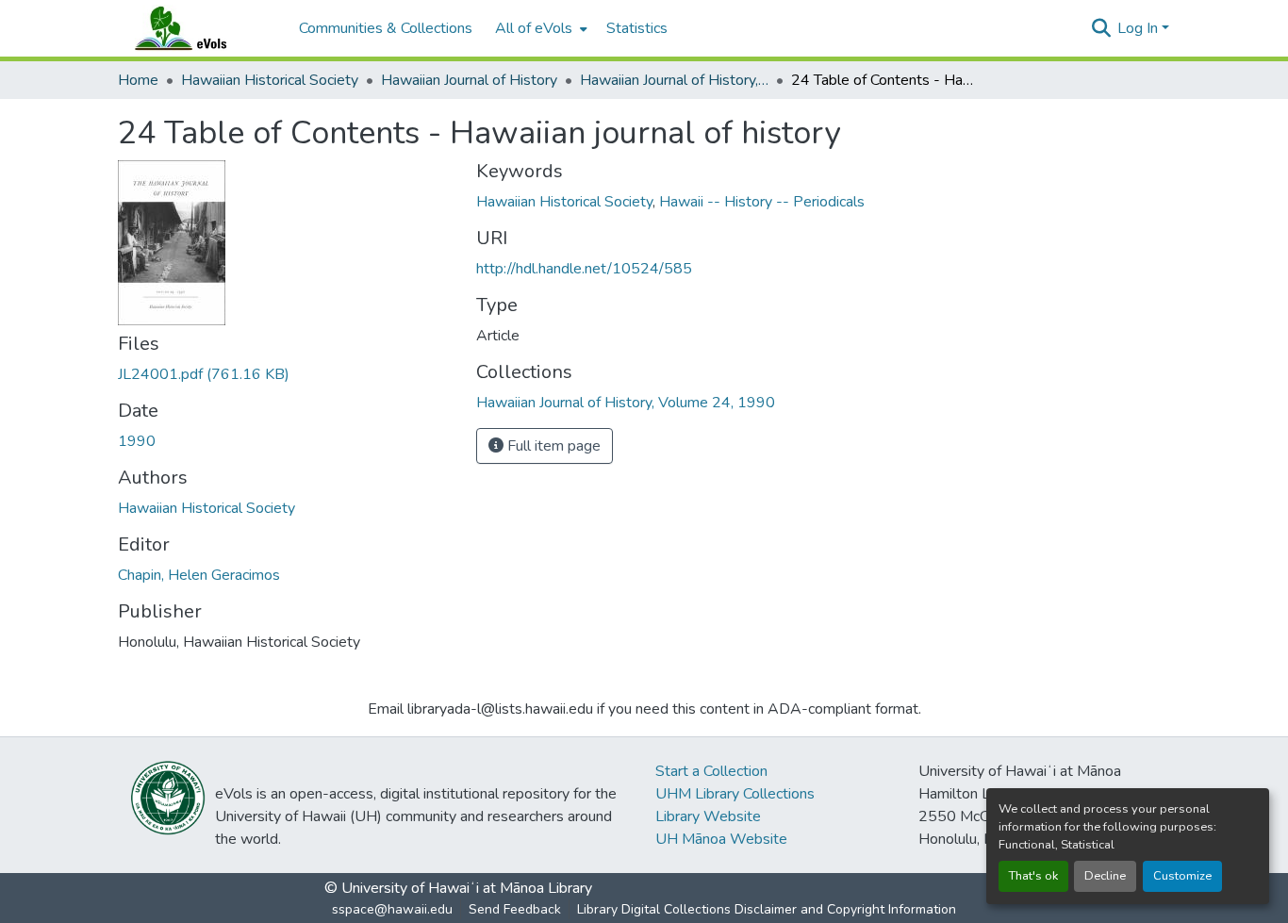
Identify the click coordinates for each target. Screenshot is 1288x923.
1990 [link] (137, 441)
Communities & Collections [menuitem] (385, 28)
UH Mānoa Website (721, 839)
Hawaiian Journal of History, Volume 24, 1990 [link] (674, 80)
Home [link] (138, 80)
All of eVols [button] (533, 28)
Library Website (708, 816)
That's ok (1033, 875)
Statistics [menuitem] (637, 28)
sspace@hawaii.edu (392, 909)
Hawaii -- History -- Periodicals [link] (762, 201)
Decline (1105, 875)
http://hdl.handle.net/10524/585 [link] (584, 268)
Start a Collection (711, 771)
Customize (1182, 875)
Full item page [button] (552, 446)
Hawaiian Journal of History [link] (469, 80)
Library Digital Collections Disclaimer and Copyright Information (766, 909)
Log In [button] (1139, 28)
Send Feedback (515, 909)
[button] (199, 28)
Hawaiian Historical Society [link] (269, 80)
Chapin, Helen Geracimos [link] (199, 575)
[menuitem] (539, 28)
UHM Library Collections (735, 793)
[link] (286, 374)
